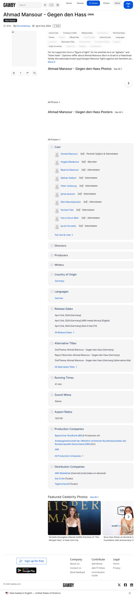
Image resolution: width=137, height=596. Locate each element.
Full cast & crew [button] (63, 234)
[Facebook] (125, 584)
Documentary (23, 25)
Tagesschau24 (62, 483)
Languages (120, 37)
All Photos (53, 102)
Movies (80, 3)
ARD (57, 449)
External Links (105, 37)
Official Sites (74, 37)
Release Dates (87, 33)
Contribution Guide (98, 574)
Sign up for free (33, 561)
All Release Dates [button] (64, 332)
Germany (59, 280)
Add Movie (97, 563)
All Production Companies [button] (68, 455)
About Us (74, 563)
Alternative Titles (68, 42)
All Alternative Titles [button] (65, 366)
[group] (54, 86)
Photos (106, 3)
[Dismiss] (129, 593)
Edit (58, 26)
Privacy (116, 567)
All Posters (53, 139)
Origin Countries (55, 46)
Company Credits (70, 33)
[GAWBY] (9, 5)
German (59, 298)
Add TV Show (98, 567)
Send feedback (77, 572)
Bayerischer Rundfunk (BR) (68, 435)
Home (69, 3)
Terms (116, 563)
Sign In (128, 5)
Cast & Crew (53, 33)
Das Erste (59, 478)
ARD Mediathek (63, 473)
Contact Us (75, 567)
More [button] (117, 3)
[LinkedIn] (132, 584)
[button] (45, 5)
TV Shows (93, 3)
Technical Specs (119, 33)
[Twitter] (119, 584)
